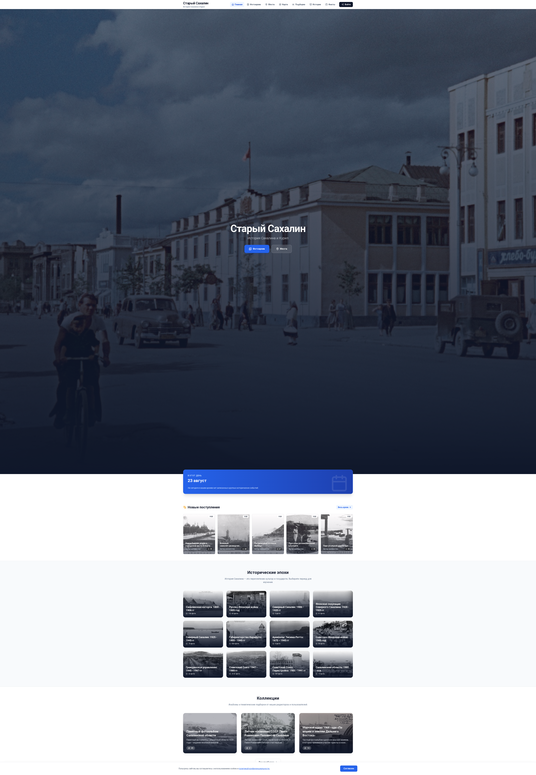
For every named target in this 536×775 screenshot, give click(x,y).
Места (283, 248)
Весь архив (343, 507)
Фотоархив (259, 248)
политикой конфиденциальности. (254, 768)
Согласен (349, 768)
